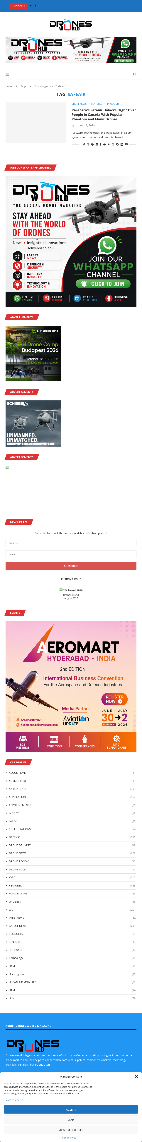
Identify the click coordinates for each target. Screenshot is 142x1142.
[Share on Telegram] (117, 144)
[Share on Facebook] (84, 144)
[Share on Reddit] (104, 144)
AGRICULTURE (72, 781)
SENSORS (72, 942)
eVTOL (72, 877)
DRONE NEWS (72, 853)
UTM (72, 990)
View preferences (71, 1130)
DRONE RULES (72, 869)
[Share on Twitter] (88, 144)
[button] (136, 1076)
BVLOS (72, 821)
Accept (71, 1109)
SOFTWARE (72, 950)
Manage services (14, 1100)
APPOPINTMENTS (72, 805)
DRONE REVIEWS (72, 861)
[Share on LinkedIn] (97, 144)
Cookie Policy (69, 1137)
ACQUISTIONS (72, 772)
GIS (72, 909)
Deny (71, 1120)
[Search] (134, 74)
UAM (72, 966)
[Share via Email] (126, 144)
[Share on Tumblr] (100, 144)
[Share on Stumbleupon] (109, 144)
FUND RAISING (72, 893)
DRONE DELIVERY (72, 845)
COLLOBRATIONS (72, 829)
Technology (72, 958)
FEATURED (72, 885)
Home (9, 86)
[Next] (35, 6)
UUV (72, 998)
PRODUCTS (72, 934)
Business (72, 813)
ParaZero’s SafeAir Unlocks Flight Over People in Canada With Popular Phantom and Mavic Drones (104, 114)
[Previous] (31, 6)
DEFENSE (72, 837)
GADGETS (72, 901)
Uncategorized (72, 974)
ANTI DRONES (72, 789)
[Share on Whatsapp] (113, 144)
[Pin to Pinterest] (92, 144)
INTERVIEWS (72, 917)
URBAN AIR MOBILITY (72, 982)
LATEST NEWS (72, 925)
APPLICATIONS (72, 797)
